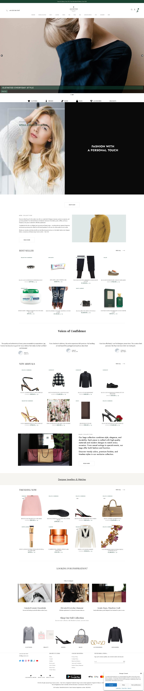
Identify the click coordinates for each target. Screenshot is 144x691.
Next (142, 56)
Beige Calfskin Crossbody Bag (112, 518)
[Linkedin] (31, 661)
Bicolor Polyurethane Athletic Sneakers (113, 280)
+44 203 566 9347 (14, 10)
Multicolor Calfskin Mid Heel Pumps (85, 518)
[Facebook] (23, 661)
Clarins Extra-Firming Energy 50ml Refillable (58, 550)
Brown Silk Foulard (85, 423)
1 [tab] (71, 94)
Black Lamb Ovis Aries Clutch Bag (85, 311)
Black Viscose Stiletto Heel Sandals (112, 423)
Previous (2, 56)
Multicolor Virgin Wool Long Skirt (31, 518)
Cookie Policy (118, 688)
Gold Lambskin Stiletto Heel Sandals (31, 423)
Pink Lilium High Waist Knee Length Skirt (58, 423)
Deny (123, 685)
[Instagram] (26, 661)
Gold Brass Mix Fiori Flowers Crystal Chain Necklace (112, 550)
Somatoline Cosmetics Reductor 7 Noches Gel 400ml (30, 311)
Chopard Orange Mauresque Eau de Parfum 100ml (113, 311)
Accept (111, 685)
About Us (129, 688)
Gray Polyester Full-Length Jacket (58, 392)
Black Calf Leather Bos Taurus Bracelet (30, 280)
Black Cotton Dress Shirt (85, 392)
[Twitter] (20, 661)
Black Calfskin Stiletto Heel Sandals (32, 392)
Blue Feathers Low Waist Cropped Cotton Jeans (58, 311)
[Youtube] (37, 661)
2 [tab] (72, 94)
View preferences (136, 685)
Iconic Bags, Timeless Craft (109, 608)
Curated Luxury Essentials (35, 608)
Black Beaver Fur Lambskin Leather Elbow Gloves (86, 281)
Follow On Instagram (68, 581)
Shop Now (17, 91)
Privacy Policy (124, 688)
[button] (141, 673)
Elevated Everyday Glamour (72, 608)
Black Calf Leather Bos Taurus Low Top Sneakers (112, 393)
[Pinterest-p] (29, 661)
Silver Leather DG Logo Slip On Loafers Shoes (58, 519)
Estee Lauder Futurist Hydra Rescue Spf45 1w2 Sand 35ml (31, 550)
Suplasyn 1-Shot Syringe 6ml (58, 280)
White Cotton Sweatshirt (85, 549)
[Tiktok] (34, 661)
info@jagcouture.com (23, 656)
